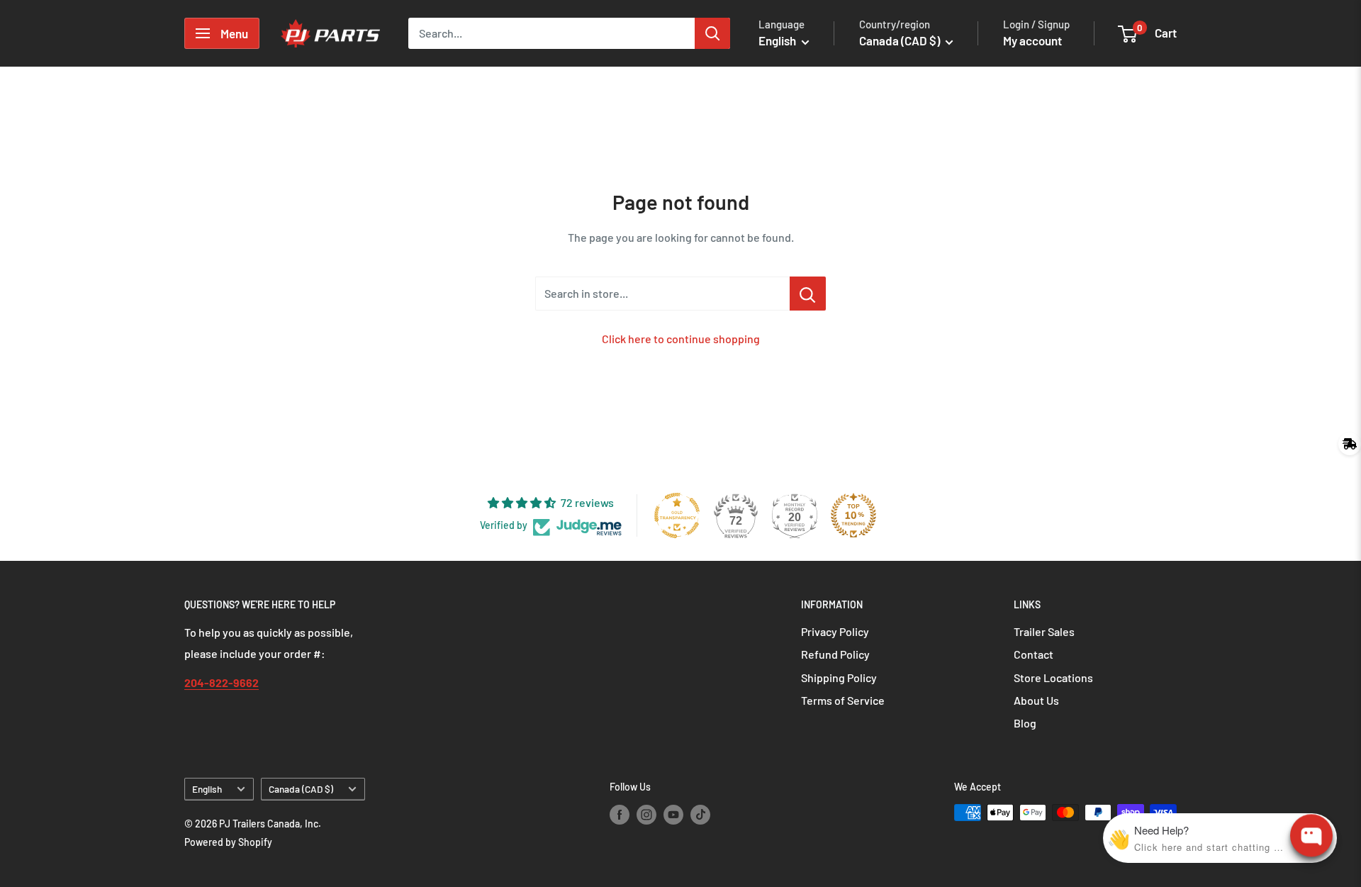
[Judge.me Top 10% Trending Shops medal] (853, 515)
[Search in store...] (808, 294)
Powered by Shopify (228, 842)
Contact (1033, 654)
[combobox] (551, 33)
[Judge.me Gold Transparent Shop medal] (677, 515)
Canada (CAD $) (301, 789)
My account (1032, 40)
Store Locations (1053, 677)
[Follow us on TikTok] (700, 814)
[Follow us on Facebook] (619, 814)
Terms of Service (843, 700)
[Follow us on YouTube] (673, 814)
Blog (1025, 723)
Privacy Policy (835, 631)
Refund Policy (835, 654)
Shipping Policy (839, 677)
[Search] (712, 33)
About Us (1036, 700)
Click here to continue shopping (681, 338)
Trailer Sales (1044, 631)
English (207, 789)
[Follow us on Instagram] (646, 814)
